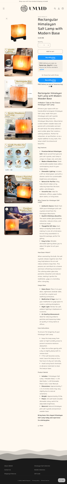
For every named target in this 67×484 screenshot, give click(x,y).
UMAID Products (26, 480)
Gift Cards (37, 474)
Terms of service (45, 480)
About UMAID (8, 466)
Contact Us (7, 470)
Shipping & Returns (10, 474)
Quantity (40, 42)
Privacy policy (35, 480)
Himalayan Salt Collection (42, 466)
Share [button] (41, 426)
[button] (4, 8)
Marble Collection (39, 470)
